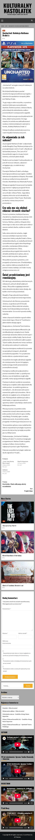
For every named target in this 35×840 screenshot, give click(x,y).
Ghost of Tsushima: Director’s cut (13, 585)
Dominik (5, 708)
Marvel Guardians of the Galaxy (12, 555)
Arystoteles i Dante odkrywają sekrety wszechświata (14, 484)
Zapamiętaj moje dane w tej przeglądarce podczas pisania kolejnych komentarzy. (16, 654)
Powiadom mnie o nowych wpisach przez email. (16, 670)
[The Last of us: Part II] (17, 512)
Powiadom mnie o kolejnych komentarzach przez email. (17, 662)
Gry (4, 30)
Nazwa (5, 633)
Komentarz (7, 609)
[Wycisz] (29, 752)
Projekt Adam (28, 490)
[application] (17, 744)
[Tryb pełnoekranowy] (31, 752)
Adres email (22, 633)
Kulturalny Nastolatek (17, 8)
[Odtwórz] (3, 752)
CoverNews (27, 835)
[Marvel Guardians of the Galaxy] (17, 542)
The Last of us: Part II (9, 526)
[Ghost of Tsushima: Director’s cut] (17, 572)
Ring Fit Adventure (23, 461)
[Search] (32, 20)
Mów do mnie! (13, 708)
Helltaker (5, 470)
